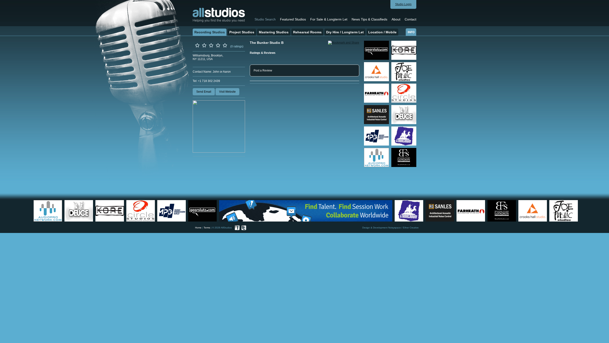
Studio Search (265, 19)
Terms (207, 227)
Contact (410, 19)
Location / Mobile (382, 32)
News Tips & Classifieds (369, 19)
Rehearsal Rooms (307, 32)
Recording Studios (209, 32)
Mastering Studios (274, 32)
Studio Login (403, 4)
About (396, 19)
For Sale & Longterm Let (328, 19)
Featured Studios (293, 19)
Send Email (203, 91)
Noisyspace (394, 227)
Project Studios (241, 32)
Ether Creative (411, 227)
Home (198, 227)
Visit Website (227, 91)
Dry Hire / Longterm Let (345, 32)
